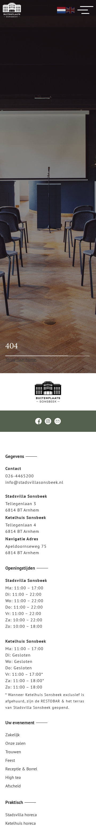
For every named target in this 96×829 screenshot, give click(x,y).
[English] (70, 9)
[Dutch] (61, 9)
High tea (13, 777)
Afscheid (13, 785)
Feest (10, 760)
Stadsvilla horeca (21, 814)
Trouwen (13, 751)
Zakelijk (12, 734)
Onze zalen (15, 743)
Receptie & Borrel (21, 768)
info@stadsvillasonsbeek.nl (34, 482)
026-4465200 (19, 475)
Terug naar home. (21, 359)
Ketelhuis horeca (20, 823)
